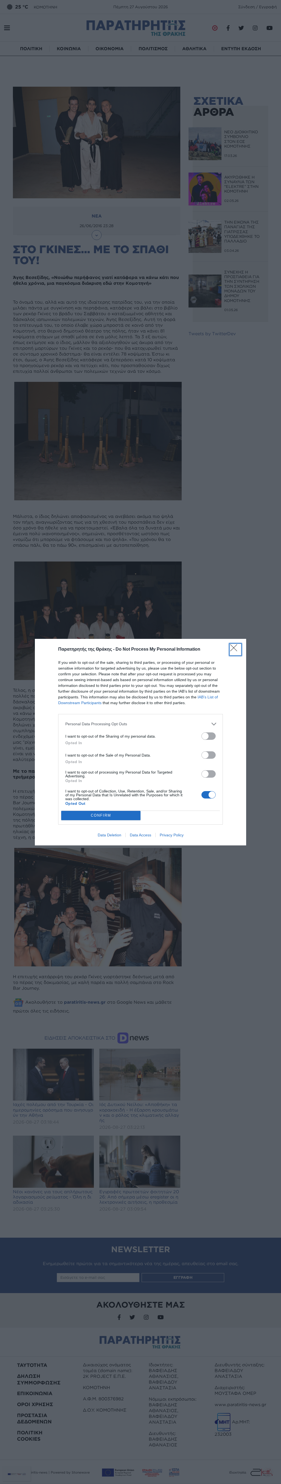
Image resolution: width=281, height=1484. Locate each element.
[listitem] (140, 724)
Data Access (140, 835)
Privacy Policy (172, 835)
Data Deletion (109, 835)
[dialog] (140, 742)
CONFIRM (101, 815)
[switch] (208, 736)
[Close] (235, 649)
